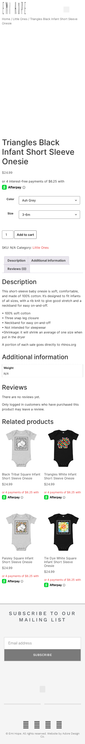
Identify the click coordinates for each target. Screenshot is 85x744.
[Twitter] (37, 725)
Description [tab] (17, 260)
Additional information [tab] (48, 260)
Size (10, 213)
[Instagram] (59, 725)
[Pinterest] (48, 725)
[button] (52, 8)
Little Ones (20, 19)
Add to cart (25, 235)
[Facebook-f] (26, 725)
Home (6, 19)
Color (10, 199)
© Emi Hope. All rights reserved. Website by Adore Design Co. (42, 735)
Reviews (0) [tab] (17, 269)
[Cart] (75, 8)
